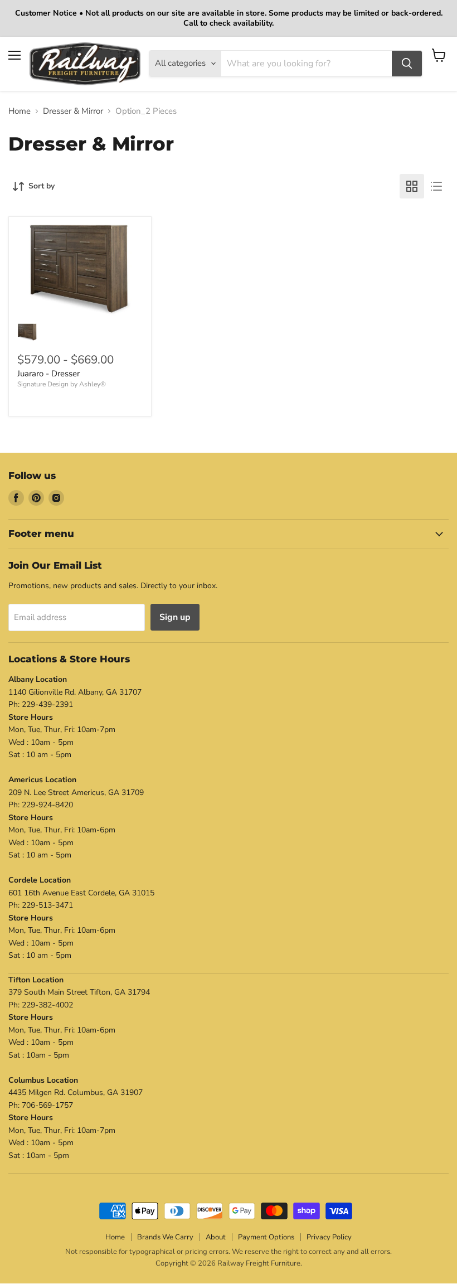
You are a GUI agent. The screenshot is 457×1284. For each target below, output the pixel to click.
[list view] (436, 186)
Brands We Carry (165, 1237)
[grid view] (412, 186)
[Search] (407, 63)
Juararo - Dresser (48, 373)
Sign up (175, 617)
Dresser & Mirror (73, 111)
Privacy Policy (329, 1237)
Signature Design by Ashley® (61, 384)
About (216, 1237)
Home (19, 111)
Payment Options (266, 1237)
